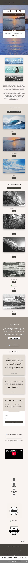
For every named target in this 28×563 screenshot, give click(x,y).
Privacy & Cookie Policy (14, 546)
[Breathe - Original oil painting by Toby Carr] (14, 166)
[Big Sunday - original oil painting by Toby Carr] (14, 122)
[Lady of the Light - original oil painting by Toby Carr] (14, 144)
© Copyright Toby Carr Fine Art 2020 (14, 550)
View (14, 133)
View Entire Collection (14, 111)
